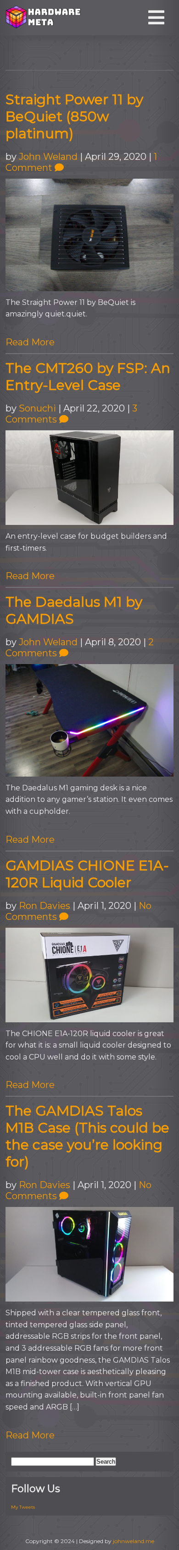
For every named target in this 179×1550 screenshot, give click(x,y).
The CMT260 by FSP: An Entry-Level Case (88, 377)
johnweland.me (133, 1541)
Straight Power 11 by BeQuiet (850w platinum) (74, 116)
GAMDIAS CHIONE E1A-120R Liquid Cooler (87, 874)
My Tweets (23, 1507)
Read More (30, 342)
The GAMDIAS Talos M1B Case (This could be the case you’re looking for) (87, 1136)
